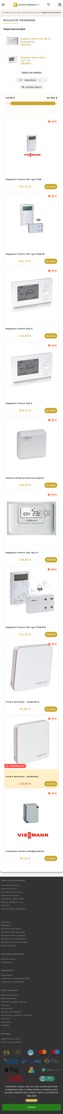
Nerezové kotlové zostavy (14, 942)
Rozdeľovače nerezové (13, 932)
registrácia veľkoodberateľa (15, 978)
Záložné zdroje (8, 945)
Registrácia (7, 970)
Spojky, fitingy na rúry (12, 902)
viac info (31, 1095)
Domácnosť (6, 1008)
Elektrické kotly (9, 889)
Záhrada (5, 1005)
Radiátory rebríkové (11, 929)
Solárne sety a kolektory (13, 909)
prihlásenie (6, 975)
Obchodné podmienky (13, 954)
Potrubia (5, 905)
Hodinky (5, 1025)
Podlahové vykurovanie (13, 899)
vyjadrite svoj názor (11, 1039)
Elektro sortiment (9, 995)
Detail (51, 559)
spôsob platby (8, 959)
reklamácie (6, 962)
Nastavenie (31, 1100)
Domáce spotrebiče (11, 1012)
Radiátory (6, 925)
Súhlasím (32, 1107)
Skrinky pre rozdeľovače (13, 939)
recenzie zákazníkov (11, 1042)
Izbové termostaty (10, 895)
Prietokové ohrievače (12, 892)
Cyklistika (6, 1022)
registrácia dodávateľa (12, 982)
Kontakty (6, 1034)
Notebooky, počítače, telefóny (16, 1015)
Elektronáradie (8, 998)
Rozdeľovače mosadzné (13, 935)
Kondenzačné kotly (10, 885)
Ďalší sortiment (9, 990)
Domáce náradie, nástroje (14, 1002)
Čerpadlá (5, 922)
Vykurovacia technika (13, 880)
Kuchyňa (5, 1018)
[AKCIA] (31, 742)
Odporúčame (30, 80)
